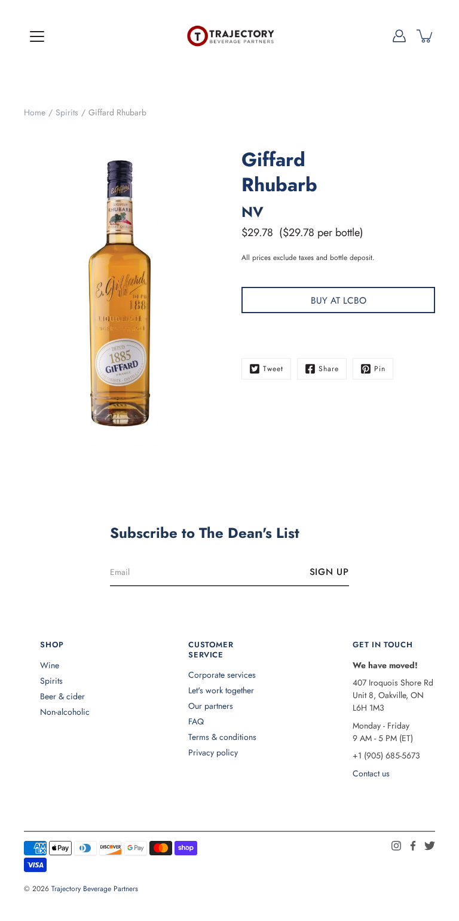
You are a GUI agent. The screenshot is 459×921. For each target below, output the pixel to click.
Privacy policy (213, 752)
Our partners (210, 706)
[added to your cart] (425, 35)
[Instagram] (396, 845)
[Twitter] (429, 845)
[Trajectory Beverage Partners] (229, 36)
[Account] (399, 35)
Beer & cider (62, 696)
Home (34, 112)
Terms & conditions (222, 737)
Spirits (67, 112)
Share (329, 368)
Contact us (371, 773)
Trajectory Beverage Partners (94, 888)
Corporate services (222, 675)
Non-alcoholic (65, 712)
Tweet (273, 368)
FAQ (196, 721)
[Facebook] (413, 845)
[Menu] (37, 36)
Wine (49, 665)
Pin (379, 368)
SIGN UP (329, 572)
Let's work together (221, 690)
